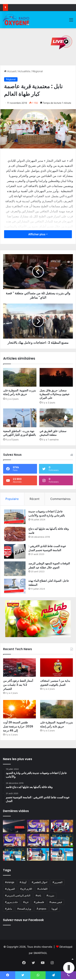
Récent (34, 499)
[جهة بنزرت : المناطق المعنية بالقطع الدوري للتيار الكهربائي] (19, 417)
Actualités (24, 71)
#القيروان (10, 888)
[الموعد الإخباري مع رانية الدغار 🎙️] (38, 826)
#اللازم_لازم (26, 888)
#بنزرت (50, 895)
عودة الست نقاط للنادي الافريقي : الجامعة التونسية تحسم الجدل (47, 548)
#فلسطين (39, 902)
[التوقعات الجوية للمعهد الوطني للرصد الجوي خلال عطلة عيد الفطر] (15, 568)
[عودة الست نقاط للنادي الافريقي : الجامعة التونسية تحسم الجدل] (15, 551)
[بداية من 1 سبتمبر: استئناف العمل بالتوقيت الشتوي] (56, 667)
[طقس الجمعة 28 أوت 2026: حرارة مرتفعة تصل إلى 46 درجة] (19, 709)
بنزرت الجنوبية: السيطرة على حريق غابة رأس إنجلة (19, 392)
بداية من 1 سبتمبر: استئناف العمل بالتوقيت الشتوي (55, 683)
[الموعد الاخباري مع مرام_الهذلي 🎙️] (38, 840)
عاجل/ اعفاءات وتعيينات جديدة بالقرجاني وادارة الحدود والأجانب (46, 513)
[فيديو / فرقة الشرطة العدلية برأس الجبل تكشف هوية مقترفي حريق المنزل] (14, 826)
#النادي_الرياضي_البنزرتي (17, 895)
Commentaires (60, 499)
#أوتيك (23, 882)
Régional (37, 71)
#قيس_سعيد (55, 902)
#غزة (25, 902)
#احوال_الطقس (39, 882)
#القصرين (57, 882)
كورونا (55, 908)
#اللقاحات (42, 888)
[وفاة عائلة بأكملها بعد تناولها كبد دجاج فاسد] (15, 534)
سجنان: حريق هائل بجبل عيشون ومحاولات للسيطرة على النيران (55, 394)
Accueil (11, 71)
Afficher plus (37, 234)
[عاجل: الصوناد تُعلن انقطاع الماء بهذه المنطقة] (15, 586)
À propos (41, 908)
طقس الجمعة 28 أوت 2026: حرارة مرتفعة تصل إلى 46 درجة (18, 726)
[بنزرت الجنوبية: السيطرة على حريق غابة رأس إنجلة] (19, 377)
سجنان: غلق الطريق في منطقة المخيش (53, 433)
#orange (9, 882)
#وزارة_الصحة (24, 908)
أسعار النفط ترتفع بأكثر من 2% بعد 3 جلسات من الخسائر (18, 685)
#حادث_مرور (11, 902)
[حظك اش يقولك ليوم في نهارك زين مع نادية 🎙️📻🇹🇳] (14, 854)
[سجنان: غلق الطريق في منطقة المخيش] (56, 417)
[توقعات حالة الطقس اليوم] (14, 840)
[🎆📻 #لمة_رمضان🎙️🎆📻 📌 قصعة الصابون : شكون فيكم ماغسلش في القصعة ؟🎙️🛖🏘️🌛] (62, 826)
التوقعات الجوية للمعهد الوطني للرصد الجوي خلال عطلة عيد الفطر (49, 565)
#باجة (38, 895)
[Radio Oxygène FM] (16, 19)
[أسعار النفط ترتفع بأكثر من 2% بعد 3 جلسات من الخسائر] (19, 667)
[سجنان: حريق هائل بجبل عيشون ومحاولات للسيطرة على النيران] (56, 377)
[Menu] (71, 21)
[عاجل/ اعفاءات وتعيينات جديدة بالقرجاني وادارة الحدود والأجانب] (15, 516)
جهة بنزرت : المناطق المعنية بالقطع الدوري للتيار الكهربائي (19, 433)
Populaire (12, 499)
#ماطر (8, 908)
